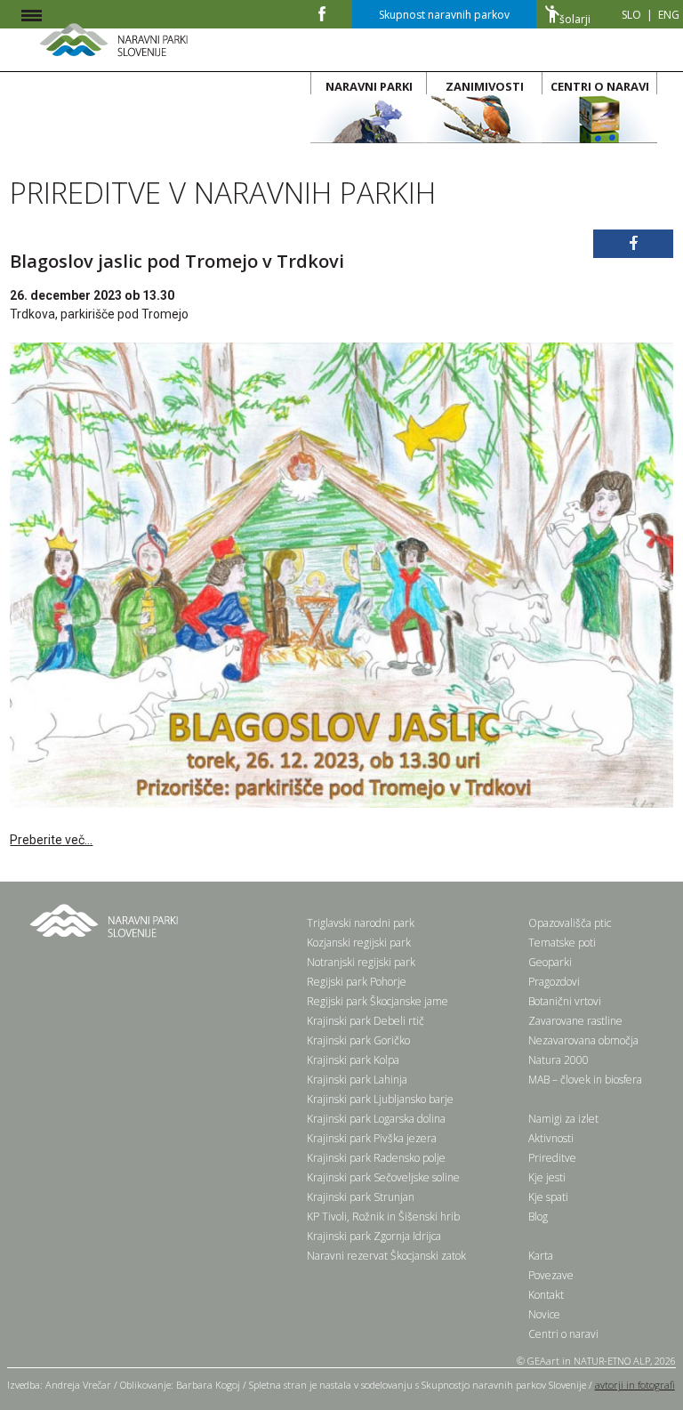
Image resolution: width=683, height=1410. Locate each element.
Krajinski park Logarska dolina (376, 1118)
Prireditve (552, 1157)
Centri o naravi (563, 1334)
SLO (631, 14)
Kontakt (546, 1294)
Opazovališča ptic (569, 923)
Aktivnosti (551, 1138)
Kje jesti (547, 1177)
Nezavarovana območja (583, 1040)
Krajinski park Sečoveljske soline (383, 1177)
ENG (668, 14)
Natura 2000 (558, 1060)
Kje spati (548, 1197)
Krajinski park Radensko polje (376, 1157)
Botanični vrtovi (564, 1001)
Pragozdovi (554, 981)
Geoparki (550, 962)
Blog (538, 1216)
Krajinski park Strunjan (360, 1197)
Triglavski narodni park (360, 923)
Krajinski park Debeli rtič (365, 1020)
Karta (540, 1255)
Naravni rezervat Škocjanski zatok (386, 1255)
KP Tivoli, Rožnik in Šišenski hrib (383, 1216)
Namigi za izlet (563, 1118)
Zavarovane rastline (575, 1020)
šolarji (575, 19)
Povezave (551, 1275)
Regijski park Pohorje (356, 981)
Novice (544, 1314)
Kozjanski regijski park (359, 942)
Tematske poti (562, 942)
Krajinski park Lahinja (357, 1079)
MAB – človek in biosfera (585, 1079)
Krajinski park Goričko (358, 1040)
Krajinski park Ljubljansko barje (380, 1099)
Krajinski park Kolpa (353, 1060)
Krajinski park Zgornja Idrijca (374, 1236)
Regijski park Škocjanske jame (377, 1001)
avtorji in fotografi (635, 1384)
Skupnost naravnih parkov (444, 14)
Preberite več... (51, 840)
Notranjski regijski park (361, 962)
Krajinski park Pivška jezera (372, 1138)
